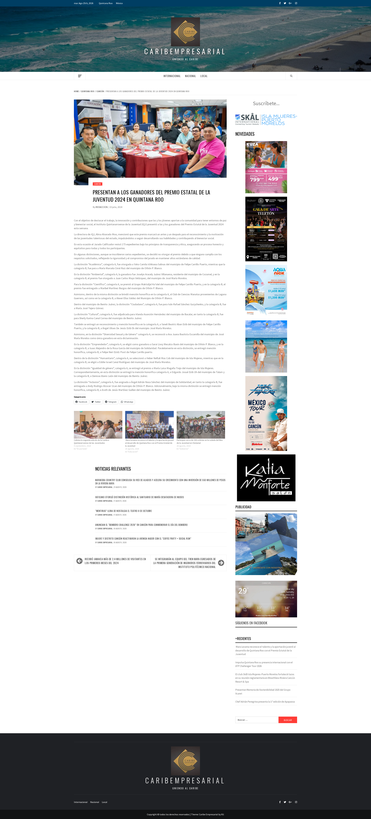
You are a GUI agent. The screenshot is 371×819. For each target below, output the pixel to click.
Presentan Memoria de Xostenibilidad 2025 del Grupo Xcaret (262, 691)
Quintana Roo (106, 3)
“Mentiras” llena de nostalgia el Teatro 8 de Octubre (123, 511)
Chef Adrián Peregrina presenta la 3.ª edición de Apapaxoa (265, 701)
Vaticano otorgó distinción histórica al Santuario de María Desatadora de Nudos (139, 497)
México (119, 3)
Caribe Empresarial (105, 487)
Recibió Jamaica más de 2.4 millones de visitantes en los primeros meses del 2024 (115, 561)
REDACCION (102, 207)
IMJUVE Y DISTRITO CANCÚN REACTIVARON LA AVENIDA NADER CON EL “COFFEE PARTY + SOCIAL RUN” (143, 538)
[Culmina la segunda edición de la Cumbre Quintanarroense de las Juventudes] (98, 425)
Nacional (190, 76)
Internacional (172, 76)
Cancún (97, 184)
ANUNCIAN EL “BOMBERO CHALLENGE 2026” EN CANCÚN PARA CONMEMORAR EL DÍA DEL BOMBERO (141, 525)
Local (204, 76)
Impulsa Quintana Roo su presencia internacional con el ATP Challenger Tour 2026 (264, 664)
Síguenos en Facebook (251, 622)
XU (222, 814)
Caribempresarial (185, 51)
